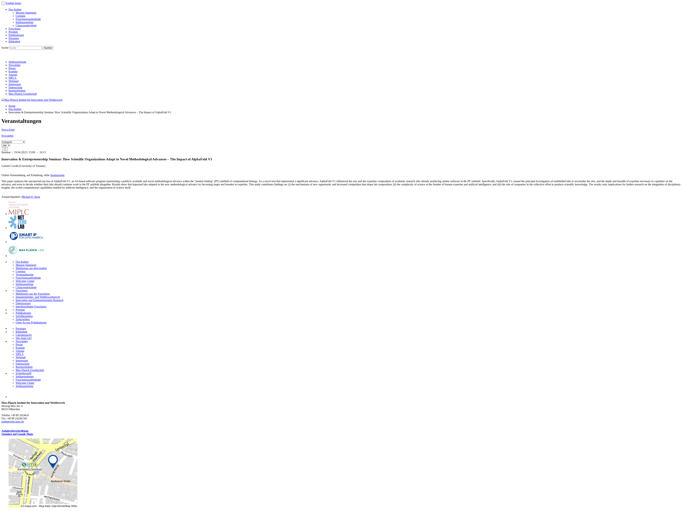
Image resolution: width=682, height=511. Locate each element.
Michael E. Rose (30, 196)
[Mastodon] (20, 55)
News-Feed (7, 129)
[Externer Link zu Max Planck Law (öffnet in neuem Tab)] (26, 255)
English (10, 3)
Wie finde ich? (24, 338)
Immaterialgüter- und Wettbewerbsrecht (38, 296)
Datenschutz (15, 87)
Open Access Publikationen (31, 322)
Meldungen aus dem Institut (31, 268)
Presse (12, 68)
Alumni (13, 74)
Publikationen (16, 35)
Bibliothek (14, 41)
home (18, 3)
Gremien (20, 15)
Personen (14, 38)
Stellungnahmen (25, 376)
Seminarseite (57, 175)
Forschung (14, 28)
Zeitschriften (23, 319)
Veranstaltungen (25, 274)
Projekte (13, 31)
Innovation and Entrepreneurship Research (39, 300)
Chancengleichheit (26, 25)
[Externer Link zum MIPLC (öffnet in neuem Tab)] (19, 213)
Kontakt (13, 71)
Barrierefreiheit (17, 90)
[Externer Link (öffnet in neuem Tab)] (43, 506)
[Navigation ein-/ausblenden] (3, 3)
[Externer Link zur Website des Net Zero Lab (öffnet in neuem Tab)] (17, 227)
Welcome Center (25, 280)
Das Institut (15, 9)
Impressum (15, 84)
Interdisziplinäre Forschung (31, 306)
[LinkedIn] (5, 55)
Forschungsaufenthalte (28, 19)
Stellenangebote (24, 22)
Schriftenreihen (24, 316)
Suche (5, 47)
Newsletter (15, 65)
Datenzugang (23, 303)
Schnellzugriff (23, 373)
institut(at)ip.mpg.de (12, 421)
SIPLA (13, 77)
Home (12, 105)
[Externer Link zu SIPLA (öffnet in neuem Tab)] (26, 241)
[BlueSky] (12, 55)
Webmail (13, 81)
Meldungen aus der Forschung (33, 293)
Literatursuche (24, 334)
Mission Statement (26, 12)
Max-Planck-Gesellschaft (23, 93)
